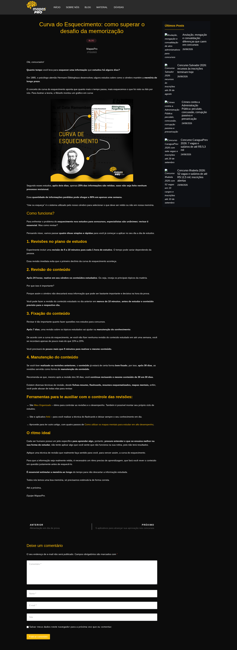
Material (102, 7)
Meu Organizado (42, 405)
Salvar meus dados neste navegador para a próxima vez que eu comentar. (70, 626)
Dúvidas (119, 7)
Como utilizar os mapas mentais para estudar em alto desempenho (119, 424)
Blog (88, 7)
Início (57, 7)
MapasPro (91, 48)
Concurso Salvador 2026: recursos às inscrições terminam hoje (192, 68)
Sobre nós (72, 7)
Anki (48, 416)
